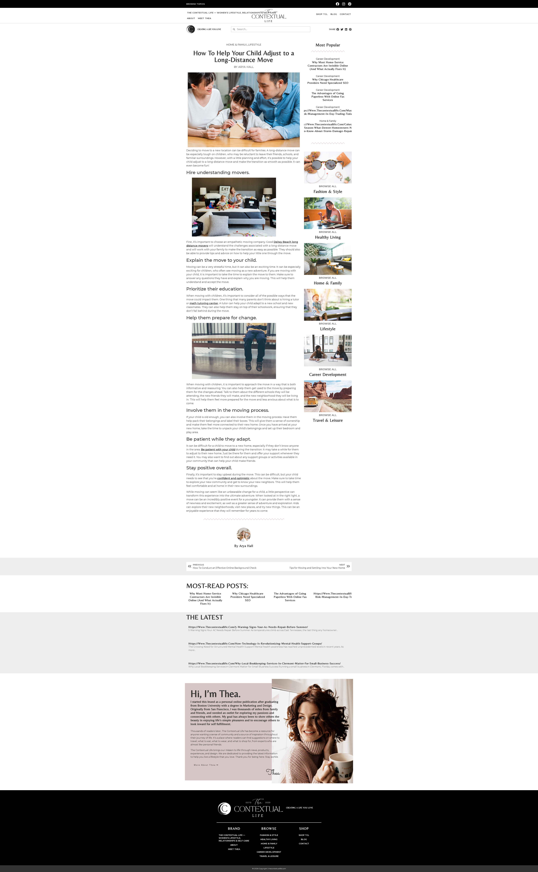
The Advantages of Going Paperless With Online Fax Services (327, 96)
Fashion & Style (269, 835)
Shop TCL (322, 14)
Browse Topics (195, 4)
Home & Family (236, 44)
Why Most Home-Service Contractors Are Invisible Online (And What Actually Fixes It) (328, 65)
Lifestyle (254, 44)
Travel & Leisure (269, 856)
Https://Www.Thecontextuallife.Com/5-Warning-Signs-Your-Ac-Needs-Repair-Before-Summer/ (248, 627)
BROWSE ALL (328, 186)
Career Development (328, 59)
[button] (338, 29)
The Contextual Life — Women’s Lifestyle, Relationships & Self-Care (231, 12)
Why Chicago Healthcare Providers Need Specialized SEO (327, 81)
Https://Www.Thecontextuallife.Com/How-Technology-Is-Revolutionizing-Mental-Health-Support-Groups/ (255, 643)
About (191, 18)
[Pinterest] (349, 4)
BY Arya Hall (244, 67)
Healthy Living (268, 839)
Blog (334, 14)
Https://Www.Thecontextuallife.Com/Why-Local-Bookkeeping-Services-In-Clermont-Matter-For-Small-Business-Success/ (264, 663)
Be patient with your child (218, 449)
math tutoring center (204, 303)
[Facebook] (337, 4)
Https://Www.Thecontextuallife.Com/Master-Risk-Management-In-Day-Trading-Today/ (328, 112)
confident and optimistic (233, 478)
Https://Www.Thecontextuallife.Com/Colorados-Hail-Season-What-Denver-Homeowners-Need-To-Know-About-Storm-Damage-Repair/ (328, 128)
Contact (345, 14)
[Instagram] (343, 4)
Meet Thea (204, 18)
